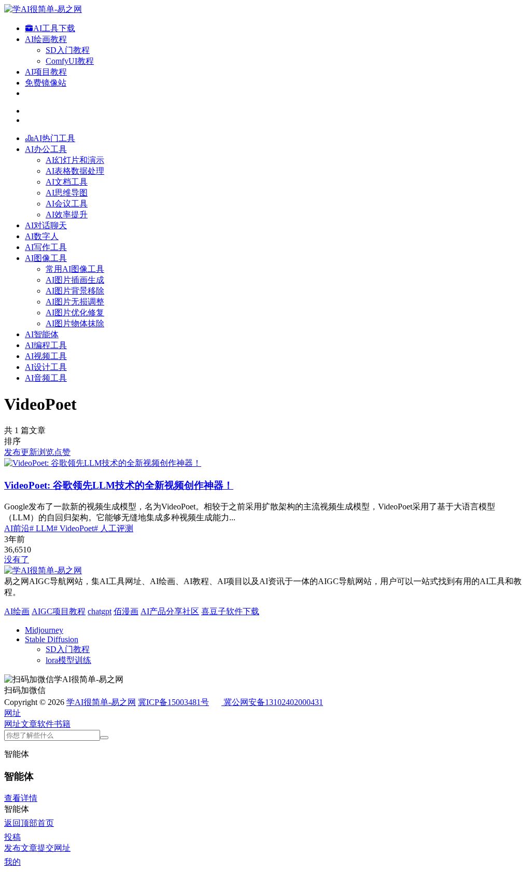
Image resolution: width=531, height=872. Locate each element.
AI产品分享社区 (170, 611)
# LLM (41, 528)
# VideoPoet (73, 528)
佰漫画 (126, 611)
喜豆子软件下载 (230, 611)
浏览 (45, 452)
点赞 (62, 452)
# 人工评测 (113, 528)
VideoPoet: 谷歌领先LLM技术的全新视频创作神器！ (118, 485)
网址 (12, 723)
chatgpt (99, 611)
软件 (45, 723)
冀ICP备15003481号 (173, 702)
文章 (29, 723)
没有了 (16, 559)
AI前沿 (17, 528)
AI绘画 (17, 611)
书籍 (62, 723)
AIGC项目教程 (59, 611)
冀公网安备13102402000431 (273, 702)
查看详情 (20, 798)
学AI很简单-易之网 (101, 702)
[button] (12, 713)
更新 (29, 452)
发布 (12, 452)
